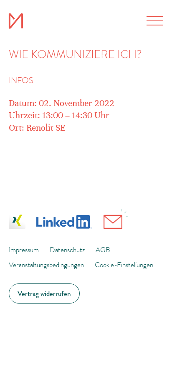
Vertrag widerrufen (44, 293)
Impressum (24, 249)
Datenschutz (67, 249)
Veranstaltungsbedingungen (46, 264)
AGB (103, 249)
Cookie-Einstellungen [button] (124, 264)
